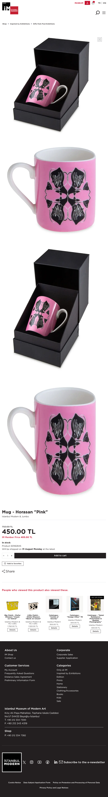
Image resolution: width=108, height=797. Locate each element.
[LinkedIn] (55, 762)
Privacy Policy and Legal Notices (54, 788)
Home (60, 683)
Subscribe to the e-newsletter (84, 762)
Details (12, 630)
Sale (59, 701)
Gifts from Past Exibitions (44, 24)
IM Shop (9, 654)
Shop (4, 24)
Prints (60, 680)
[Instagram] (32, 762)
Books (60, 694)
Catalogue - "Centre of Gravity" (54, 617)
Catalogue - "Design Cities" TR (75, 616)
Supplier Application (67, 658)
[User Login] (87, 3)
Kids (59, 697)
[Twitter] (25, 762)
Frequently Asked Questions (19, 673)
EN (104, 3)
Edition (60, 677)
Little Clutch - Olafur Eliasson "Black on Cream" (33, 617)
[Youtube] (40, 762)
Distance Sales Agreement (18, 677)
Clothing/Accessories (67, 690)
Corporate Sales (65, 654)
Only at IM (62, 670)
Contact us (10, 658)
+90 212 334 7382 (16, 735)
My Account (11, 670)
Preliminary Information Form (20, 680)
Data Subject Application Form (36, 783)
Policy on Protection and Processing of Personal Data (76, 783)
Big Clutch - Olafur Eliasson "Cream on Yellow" (12, 617)
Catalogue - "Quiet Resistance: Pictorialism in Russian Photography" (95, 618)
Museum (79, 3)
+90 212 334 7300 (16, 720)
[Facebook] (48, 762)
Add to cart (60, 555)
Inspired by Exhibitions (20, 24)
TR (99, 3)
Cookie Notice (14, 783)
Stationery (62, 687)
